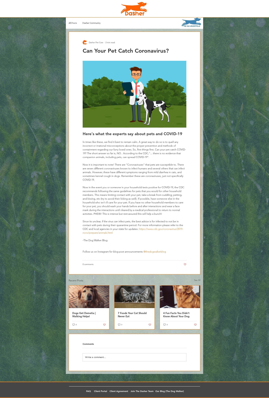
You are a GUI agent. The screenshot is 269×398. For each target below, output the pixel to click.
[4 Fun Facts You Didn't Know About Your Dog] (180, 297)
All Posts (73, 23)
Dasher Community (91, 23)
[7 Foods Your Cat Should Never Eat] (134, 297)
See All (197, 280)
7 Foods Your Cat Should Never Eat (132, 314)
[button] (88, 391)
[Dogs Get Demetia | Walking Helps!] (89, 297)
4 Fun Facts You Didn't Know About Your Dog (176, 314)
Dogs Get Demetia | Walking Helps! (84, 314)
